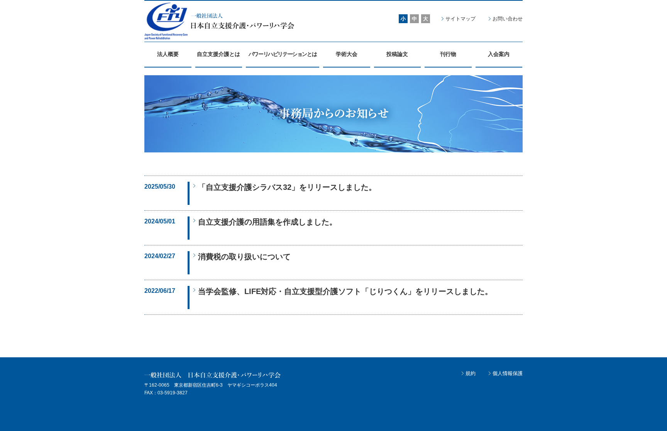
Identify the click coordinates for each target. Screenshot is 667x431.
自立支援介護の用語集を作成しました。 (267, 222)
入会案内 (499, 54)
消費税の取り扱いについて (244, 256)
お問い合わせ (508, 19)
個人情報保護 (508, 373)
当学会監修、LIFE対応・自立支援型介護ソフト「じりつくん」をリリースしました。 (345, 291)
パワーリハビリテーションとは (283, 54)
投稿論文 (397, 54)
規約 (471, 373)
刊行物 (448, 54)
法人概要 (168, 54)
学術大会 (346, 54)
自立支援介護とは (218, 54)
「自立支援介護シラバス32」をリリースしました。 (287, 187)
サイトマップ (460, 19)
